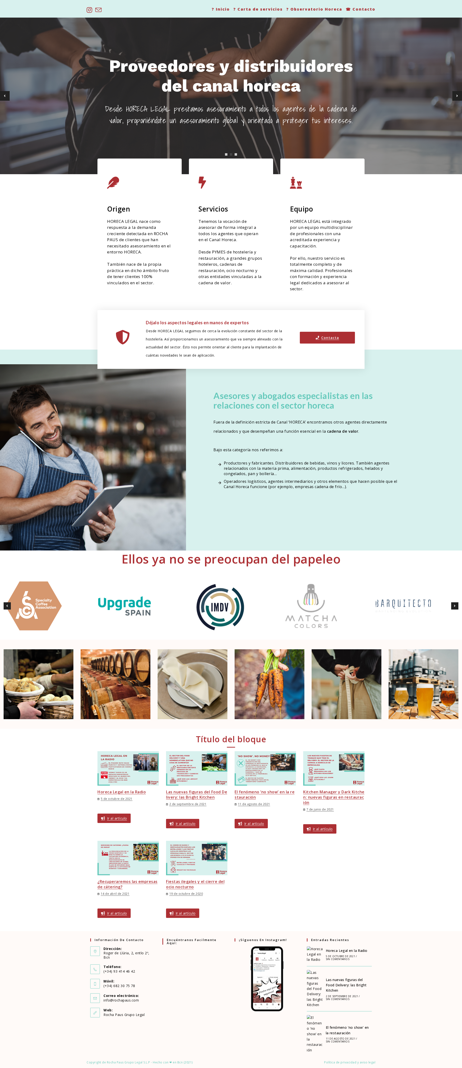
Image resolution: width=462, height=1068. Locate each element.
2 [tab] (231, 154)
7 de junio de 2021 (320, 809)
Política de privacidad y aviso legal (349, 1062)
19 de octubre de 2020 (186, 894)
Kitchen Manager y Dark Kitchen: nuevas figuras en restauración (334, 797)
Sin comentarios (337, 959)
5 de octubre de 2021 (117, 799)
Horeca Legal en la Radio (121, 792)
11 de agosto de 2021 (254, 804)
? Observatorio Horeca (314, 9)
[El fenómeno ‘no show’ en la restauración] (315, 1034)
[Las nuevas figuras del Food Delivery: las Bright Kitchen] (315, 989)
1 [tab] (226, 154)
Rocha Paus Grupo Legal (124, 1014)
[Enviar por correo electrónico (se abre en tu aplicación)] (98, 10)
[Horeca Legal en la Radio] (315, 954)
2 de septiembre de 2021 (188, 804)
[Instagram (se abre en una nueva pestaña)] (90, 10)
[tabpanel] (231, 96)
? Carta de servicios (258, 9)
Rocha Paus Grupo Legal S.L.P (128, 1062)
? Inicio (221, 9)
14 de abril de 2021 (115, 894)
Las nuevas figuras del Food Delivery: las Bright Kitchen (196, 794)
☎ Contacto (360, 9)
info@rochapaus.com (121, 1000)
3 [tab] (236, 154)
